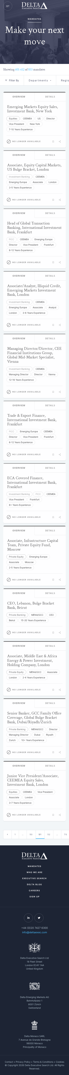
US (39, 118)
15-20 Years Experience (33, 620)
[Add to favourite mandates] (53, 141)
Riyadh (49, 734)
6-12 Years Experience (21, 442)
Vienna (51, 374)
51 (40, 834)
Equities (13, 118)
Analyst (52, 307)
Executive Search (34, 878)
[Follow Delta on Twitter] (38, 917)
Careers (34, 890)
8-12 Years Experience (21, 250)
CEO (51, 614)
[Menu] (7, 6)
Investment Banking (19, 176)
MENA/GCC (37, 614)
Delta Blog (34, 884)
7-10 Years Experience (21, 129)
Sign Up (35, 896)
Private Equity (16, 556)
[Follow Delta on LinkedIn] (28, 917)
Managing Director (18, 374)
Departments (38, 80)
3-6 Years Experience (34, 312)
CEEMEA (27, 118)
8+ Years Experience (20, 505)
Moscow (29, 562)
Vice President (16, 124)
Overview (19, 97)
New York (35, 124)
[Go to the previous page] (7, 834)
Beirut (12, 620)
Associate (38, 182)
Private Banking (17, 614)
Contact (9, 1061)
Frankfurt (49, 244)
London (52, 182)
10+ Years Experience (32, 740)
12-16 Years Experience (21, 379)
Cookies (60, 1061)
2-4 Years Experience (34, 677)
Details (50, 97)
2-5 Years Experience (20, 567)
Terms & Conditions (43, 1061)
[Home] (34, 6)
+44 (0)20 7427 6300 (34, 927)
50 (31, 834)
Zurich (12, 740)
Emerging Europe (18, 182)
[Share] (60, 141)
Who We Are (35, 872)
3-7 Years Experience (20, 802)
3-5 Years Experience (20, 187)
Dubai (37, 734)
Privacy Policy (23, 1061)
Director (50, 118)
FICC (11, 239)
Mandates (34, 866)
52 (48, 834)
